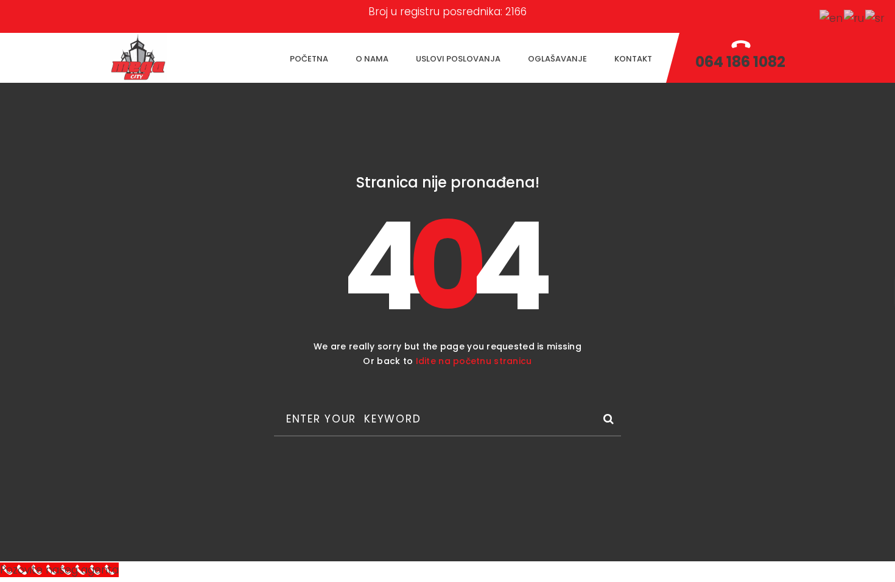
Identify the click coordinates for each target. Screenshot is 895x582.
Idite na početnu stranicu (474, 361)
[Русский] (854, 17)
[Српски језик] (875, 17)
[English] (832, 17)
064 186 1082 (740, 62)
